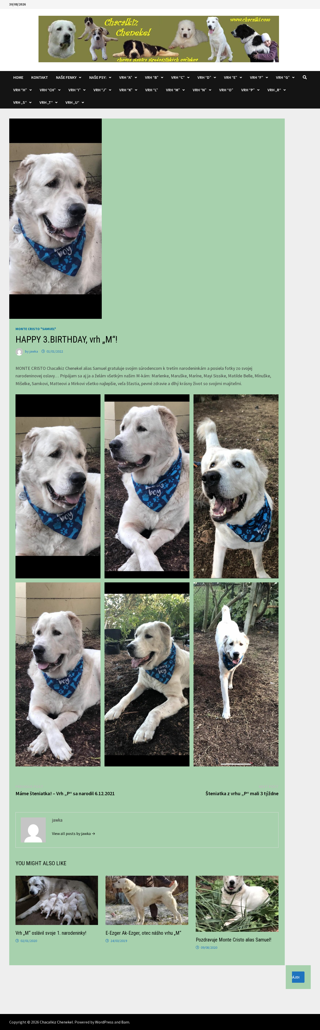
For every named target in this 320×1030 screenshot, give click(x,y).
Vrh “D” (204, 77)
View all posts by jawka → (73, 833)
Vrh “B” (151, 77)
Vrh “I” (74, 89)
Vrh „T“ (46, 102)
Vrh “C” (178, 77)
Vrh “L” (151, 89)
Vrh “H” (20, 89)
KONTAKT (39, 77)
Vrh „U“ (72, 102)
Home (18, 77)
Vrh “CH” (48, 89)
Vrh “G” (283, 77)
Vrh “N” (199, 89)
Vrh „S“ (20, 102)
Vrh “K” (125, 89)
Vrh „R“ (274, 89)
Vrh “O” (226, 89)
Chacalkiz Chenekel (56, 1021)
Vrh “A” (125, 77)
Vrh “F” (256, 77)
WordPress (104, 1021)
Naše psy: (97, 77)
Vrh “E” (230, 77)
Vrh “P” (248, 89)
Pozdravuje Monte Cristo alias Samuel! (233, 940)
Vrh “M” (173, 89)
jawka (34, 351)
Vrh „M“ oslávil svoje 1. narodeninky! (51, 933)
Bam (125, 1021)
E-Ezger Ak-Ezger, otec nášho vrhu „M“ (143, 933)
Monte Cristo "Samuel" (36, 329)
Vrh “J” (100, 89)
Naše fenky (66, 77)
